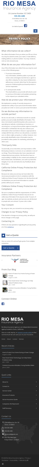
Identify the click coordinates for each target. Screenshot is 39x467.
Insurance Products (8, 395)
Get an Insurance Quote (10, 399)
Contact (15, 339)
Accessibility (14, 460)
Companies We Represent (10, 404)
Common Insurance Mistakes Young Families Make (22, 290)
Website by (23, 460)
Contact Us (5, 386)
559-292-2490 (8, 428)
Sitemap (21, 339)
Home (3, 339)
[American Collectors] (19, 261)
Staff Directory (6, 408)
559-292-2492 (8, 431)
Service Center (7, 391)
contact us (10, 227)
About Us (5, 382)
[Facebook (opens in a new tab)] (25, 25)
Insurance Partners (11, 255)
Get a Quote (8, 248)
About (9, 339)
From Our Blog (9, 269)
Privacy (27, 458)
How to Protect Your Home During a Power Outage (21, 275)
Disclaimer (5, 460)
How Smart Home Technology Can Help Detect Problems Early (20, 283)
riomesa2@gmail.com (11, 434)
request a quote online (24, 332)
